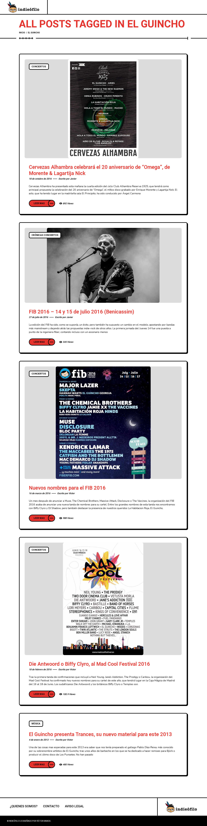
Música (36, 723)
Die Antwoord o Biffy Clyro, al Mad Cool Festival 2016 (89, 664)
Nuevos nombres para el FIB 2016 (67, 488)
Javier (73, 178)
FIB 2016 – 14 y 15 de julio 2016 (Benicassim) (81, 312)
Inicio (22, 32)
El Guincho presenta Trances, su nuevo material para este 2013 (100, 734)
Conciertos (39, 66)
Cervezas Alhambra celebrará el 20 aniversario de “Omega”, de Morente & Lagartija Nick (99, 170)
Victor (72, 493)
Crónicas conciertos (45, 235)
